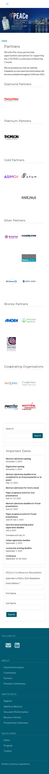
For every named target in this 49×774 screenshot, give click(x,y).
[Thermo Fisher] (11, 100)
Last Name (11, 603)
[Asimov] (11, 176)
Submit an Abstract (13, 706)
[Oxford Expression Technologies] (11, 344)
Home (4, 40)
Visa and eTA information (16, 712)
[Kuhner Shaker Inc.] (29, 258)
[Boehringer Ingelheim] (29, 320)
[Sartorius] (29, 197)
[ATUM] (29, 175)
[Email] (8, 645)
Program (8, 745)
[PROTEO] (11, 406)
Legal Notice (24, 764)
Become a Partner (12, 717)
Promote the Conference (16, 722)
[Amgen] (11, 320)
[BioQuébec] (11, 383)
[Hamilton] (29, 236)
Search (37, 435)
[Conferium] (29, 383)
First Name (11, 593)
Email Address (12, 583)
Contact (8, 751)
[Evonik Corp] (11, 237)
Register (8, 701)
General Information (14, 667)
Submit (11, 614)
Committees (10, 672)
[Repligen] (29, 281)
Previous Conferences (14, 683)
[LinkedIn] (17, 645)
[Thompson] (11, 137)
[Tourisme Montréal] (29, 406)
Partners (8, 678)
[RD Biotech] (11, 281)
